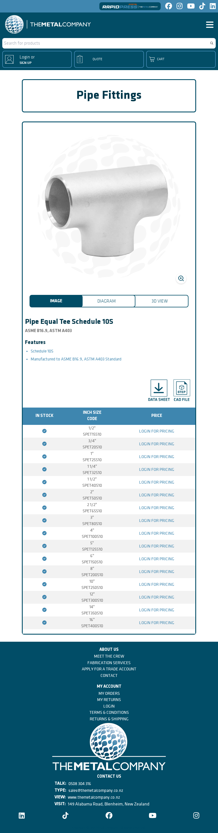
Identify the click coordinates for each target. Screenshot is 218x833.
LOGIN (109, 706)
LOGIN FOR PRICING (156, 431)
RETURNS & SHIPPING (109, 719)
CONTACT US (109, 777)
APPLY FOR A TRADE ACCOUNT (109, 669)
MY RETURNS (109, 699)
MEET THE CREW (109, 656)
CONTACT (109, 675)
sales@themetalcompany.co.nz (95, 790)
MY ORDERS (109, 693)
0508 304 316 (79, 783)
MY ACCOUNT (109, 687)
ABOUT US (109, 650)
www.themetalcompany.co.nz (94, 797)
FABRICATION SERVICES (109, 662)
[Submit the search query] (211, 43)
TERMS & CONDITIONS (109, 712)
